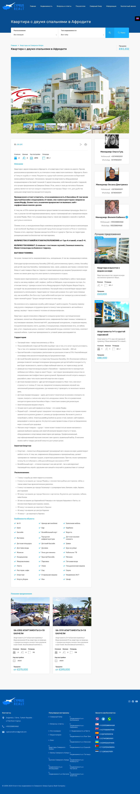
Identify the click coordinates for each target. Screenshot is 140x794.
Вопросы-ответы (57, 724)
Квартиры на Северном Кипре (31, 45)
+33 (106, 738)
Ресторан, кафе (23, 570)
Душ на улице (71, 548)
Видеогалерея (55, 735)
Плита (19, 566)
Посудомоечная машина (75, 566)
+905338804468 (117, 222)
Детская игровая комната (72, 538)
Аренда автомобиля (49, 523)
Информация (111, 6)
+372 (106, 752)
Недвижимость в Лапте (80, 731)
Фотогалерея (55, 731)
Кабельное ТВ (71, 552)
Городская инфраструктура (48, 538)
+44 (106, 730)
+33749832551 (117, 156)
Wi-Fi (19, 523)
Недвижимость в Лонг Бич (80, 736)
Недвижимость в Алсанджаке (55, 767)
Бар (42, 528)
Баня (19, 528)
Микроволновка (23, 561)
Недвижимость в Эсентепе (76, 775)
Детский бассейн (48, 544)
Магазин (69, 557)
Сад (43, 570)
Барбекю (69, 528)
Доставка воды (23, 548)
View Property (111, 258)
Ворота (69, 532)
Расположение (19, 31)
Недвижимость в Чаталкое (76, 767)
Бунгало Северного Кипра (59, 760)
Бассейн (20, 532)
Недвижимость (46, 6)
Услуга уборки (22, 579)
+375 (107, 747)
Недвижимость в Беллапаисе (76, 719)
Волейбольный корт (49, 532)
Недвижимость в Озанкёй (80, 747)
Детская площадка (24, 544)
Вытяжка (20, 538)
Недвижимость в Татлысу (80, 754)
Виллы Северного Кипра (59, 753)
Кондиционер (22, 557)
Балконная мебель (73, 523)
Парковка (45, 561)
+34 (106, 734)
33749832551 (116, 160)
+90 (107, 725)
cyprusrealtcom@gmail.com (16, 732)
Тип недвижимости (68, 31)
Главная (33, 6)
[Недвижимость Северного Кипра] (13, 9)
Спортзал (20, 575)
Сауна (68, 570)
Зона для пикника (48, 552)
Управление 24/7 (72, 575)
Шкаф (68, 579)
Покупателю (80, 6)
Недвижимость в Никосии (80, 742)
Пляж (43, 566)
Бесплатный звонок (128, 6)
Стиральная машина (49, 575)
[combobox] (34, 35)
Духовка (44, 548)
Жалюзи (20, 552)
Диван (68, 544)
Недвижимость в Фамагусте (76, 760)
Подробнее (30, 620)
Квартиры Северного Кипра (57, 748)
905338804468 (116, 226)
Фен (43, 579)
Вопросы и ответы (64, 6)
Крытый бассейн (47, 557)
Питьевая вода (72, 561)
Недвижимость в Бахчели (59, 774)
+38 (106, 743)
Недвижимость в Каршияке (76, 726)
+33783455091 (117, 189)
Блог (52, 740)
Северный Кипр (96, 6)
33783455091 (116, 193)
